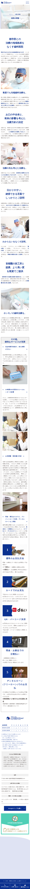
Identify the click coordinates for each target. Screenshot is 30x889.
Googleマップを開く (15, 808)
